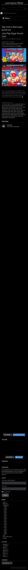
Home (4, 502)
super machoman (6, 113)
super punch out (6, 114)
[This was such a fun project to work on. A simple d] (14, 224)
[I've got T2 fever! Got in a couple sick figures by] (14, 397)
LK (10, 38)
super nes (13, 113)
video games (12, 117)
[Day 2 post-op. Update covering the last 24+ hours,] (14, 296)
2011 (5, 529)
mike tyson (10, 110)
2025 (5, 508)
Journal (4, 550)
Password (4, 486)
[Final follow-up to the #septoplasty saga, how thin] (14, 195)
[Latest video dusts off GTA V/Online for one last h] (14, 325)
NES (14, 104)
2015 (5, 523)
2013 (5, 526)
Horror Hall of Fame (7, 536)
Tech (4, 554)
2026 (5, 506)
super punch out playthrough (18, 114)
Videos (4, 556)
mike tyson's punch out (19, 110)
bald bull (23, 104)
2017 (5, 520)
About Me (5, 503)
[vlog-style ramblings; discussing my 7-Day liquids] (14, 151)
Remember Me (6, 491)
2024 (5, 509)
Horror (4, 548)
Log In (5, 495)
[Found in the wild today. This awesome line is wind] (14, 238)
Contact (5, 538)
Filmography (6, 505)
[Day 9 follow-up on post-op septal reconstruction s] (14, 267)
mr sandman (5, 111)
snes (22, 111)
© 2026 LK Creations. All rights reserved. (18, 567)
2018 (5, 518)
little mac (13, 108)
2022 (5, 512)
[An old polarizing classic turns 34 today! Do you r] (14, 354)
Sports (4, 553)
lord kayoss (19, 108)
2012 (5, 527)
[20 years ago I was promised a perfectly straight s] (14, 311)
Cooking (5, 544)
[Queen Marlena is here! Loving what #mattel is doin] (14, 382)
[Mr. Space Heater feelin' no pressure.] (14, 425)
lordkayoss (5, 110)
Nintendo (18, 104)
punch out (10, 111)
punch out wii (17, 111)
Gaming (5, 545)
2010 (5, 530)
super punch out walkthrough (9, 116)
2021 (5, 514)
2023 (5, 511)
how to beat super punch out (13, 107)
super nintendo (20, 113)
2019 (5, 517)
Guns (4, 547)
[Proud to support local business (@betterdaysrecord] (14, 368)
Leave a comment (17, 38)
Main (9, 104)
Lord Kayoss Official (14, 3)
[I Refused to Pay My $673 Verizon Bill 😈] (14, 448)
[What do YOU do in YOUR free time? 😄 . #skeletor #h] (14, 411)
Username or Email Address (8, 480)
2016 (5, 521)
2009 (5, 532)
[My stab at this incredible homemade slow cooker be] (14, 339)
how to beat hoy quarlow (8, 105)
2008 (5, 533)
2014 (5, 524)
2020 (5, 515)
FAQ (4, 535)
